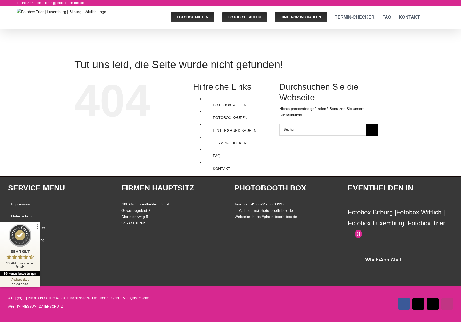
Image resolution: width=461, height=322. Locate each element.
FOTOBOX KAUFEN (230, 118)
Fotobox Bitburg (370, 212)
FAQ (216, 156)
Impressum (20, 204)
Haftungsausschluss (28, 228)
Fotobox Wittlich (419, 212)
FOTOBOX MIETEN (230, 105)
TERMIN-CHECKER (230, 143)
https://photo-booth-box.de (274, 216)
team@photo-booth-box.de (64, 3)
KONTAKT (221, 168)
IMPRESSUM (27, 306)
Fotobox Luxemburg (376, 223)
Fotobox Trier (426, 223)
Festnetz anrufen (29, 3)
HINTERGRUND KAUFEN (234, 130)
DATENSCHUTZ (51, 306)
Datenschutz (21, 216)
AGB (15, 251)
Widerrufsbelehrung (28, 240)
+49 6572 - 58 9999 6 (267, 204)
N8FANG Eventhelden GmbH (99, 298)
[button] (442, 17)
